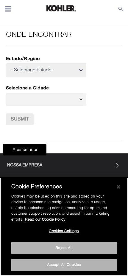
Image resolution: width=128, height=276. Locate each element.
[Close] (118, 186)
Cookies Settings (64, 231)
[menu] (8, 9)
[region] (64, 226)
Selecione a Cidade (27, 87)
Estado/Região (23, 58)
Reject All (63, 248)
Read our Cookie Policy (45, 220)
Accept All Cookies (64, 265)
